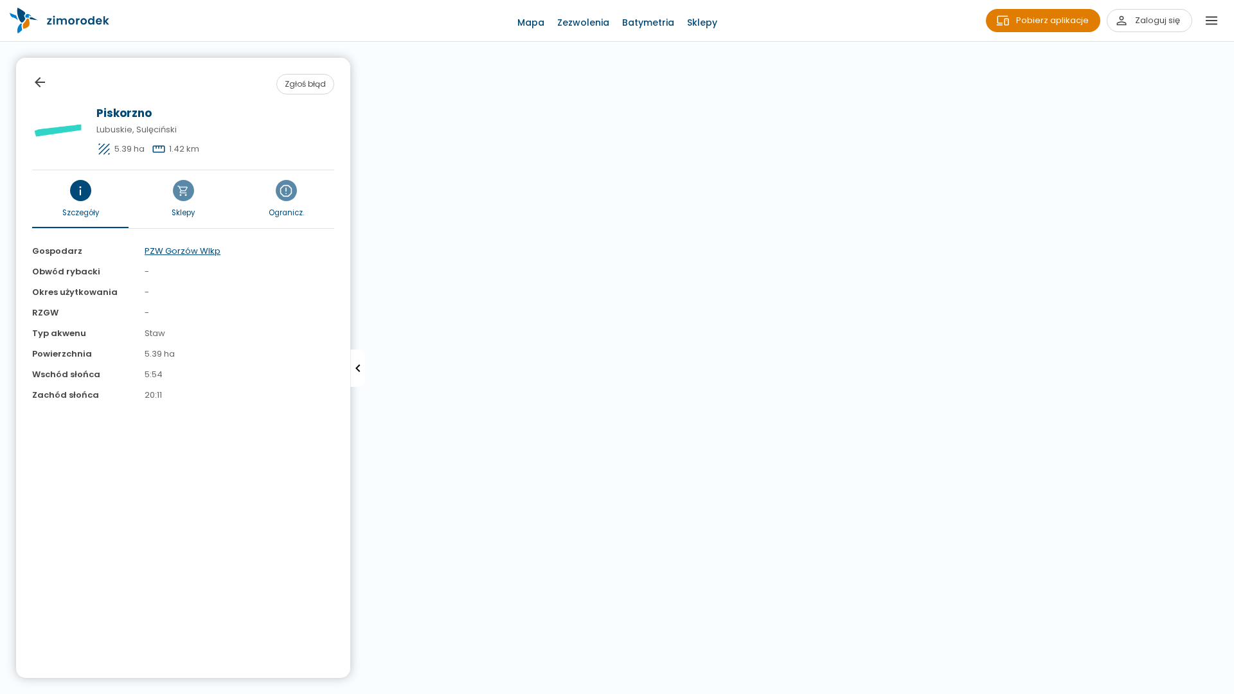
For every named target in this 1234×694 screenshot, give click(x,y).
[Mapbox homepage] (8, 686)
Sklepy (702, 22)
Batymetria (648, 22)
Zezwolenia (583, 22)
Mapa (530, 22)
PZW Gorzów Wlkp (182, 251)
